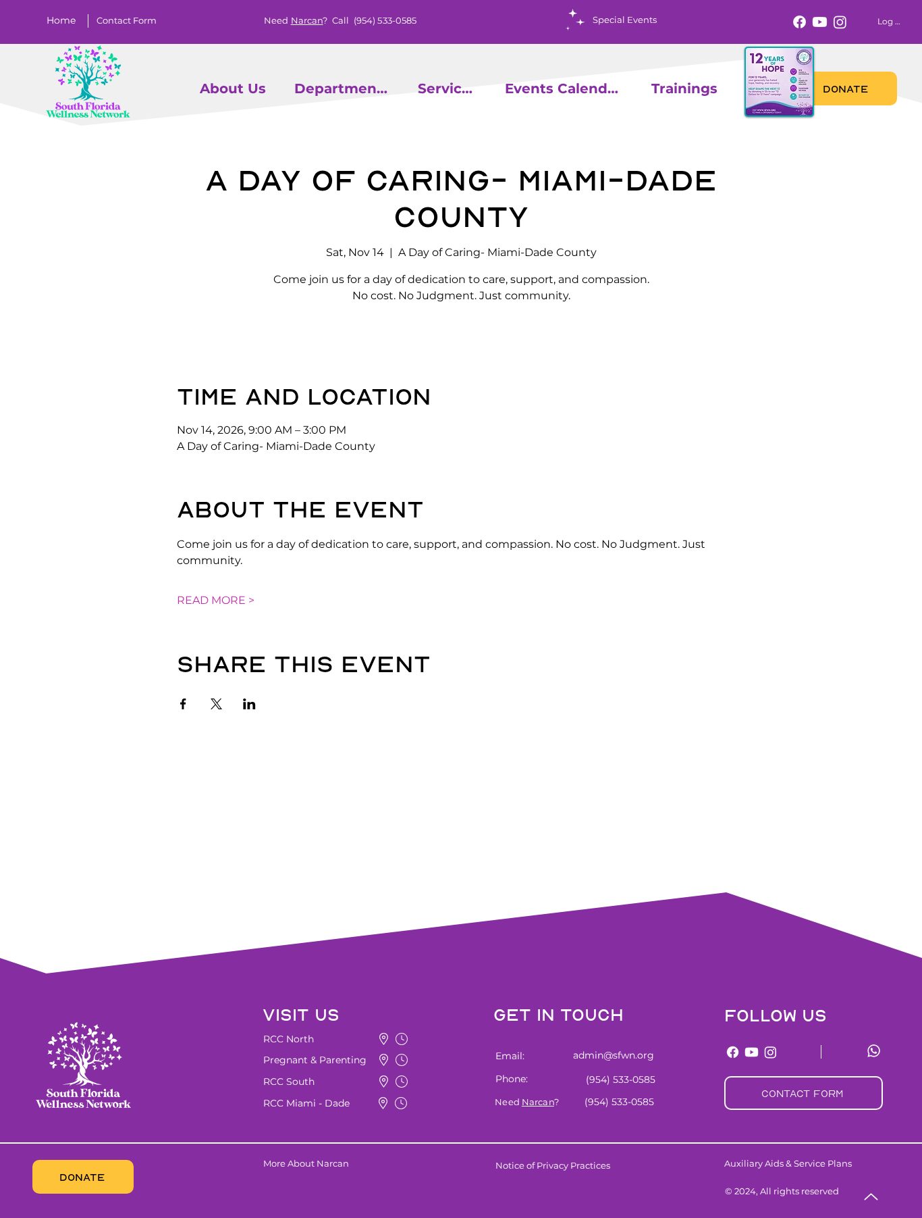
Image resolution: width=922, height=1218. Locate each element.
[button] (126, 20)
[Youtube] (819, 22)
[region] (193, 88)
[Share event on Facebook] (183, 704)
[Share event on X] (216, 704)
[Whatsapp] (874, 1051)
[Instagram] (840, 22)
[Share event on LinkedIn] (249, 704)
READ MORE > (215, 600)
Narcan (307, 20)
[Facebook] (799, 22)
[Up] (871, 1197)
